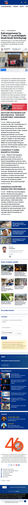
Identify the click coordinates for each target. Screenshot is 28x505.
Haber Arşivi (5, 476)
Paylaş (4, 69)
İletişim (8, 480)
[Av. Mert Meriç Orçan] (4, 418)
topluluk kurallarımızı (13, 342)
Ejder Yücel (11, 423)
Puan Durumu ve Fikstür (8, 472)
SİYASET (22, 6)
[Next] (19, 465)
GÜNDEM (15, 6)
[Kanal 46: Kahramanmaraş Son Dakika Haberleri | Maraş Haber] (6, 2)
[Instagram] (14, 465)
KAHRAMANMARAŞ (6, 6)
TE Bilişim (17, 491)
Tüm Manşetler (6, 473)
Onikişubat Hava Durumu (8, 469)
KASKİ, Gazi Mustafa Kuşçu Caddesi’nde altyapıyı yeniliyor (19, 287)
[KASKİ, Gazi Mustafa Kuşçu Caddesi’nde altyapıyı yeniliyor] (21, 281)
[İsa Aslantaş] (4, 249)
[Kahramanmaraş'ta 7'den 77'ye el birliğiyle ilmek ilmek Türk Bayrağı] (14, 60)
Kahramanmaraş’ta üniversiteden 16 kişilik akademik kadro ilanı (6, 273)
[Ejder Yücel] (4, 425)
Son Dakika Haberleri (7, 475)
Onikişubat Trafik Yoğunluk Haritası (10, 470)
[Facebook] (9, 465)
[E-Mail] (10, 256)
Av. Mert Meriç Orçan (13, 417)
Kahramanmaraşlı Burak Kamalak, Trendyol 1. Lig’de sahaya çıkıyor (7, 302)
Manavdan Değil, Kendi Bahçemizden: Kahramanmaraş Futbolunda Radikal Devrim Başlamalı (17, 426)
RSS (5, 487)
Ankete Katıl (5, 365)
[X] (11, 465)
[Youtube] (16, 465)
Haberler (3, 30)
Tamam (20, 497)
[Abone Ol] (26, 70)
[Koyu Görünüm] (22, 2)
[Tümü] (26, 356)
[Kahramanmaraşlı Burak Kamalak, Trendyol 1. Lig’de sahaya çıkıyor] (7, 296)
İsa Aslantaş (12, 248)
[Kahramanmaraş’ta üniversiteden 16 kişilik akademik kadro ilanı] (7, 267)
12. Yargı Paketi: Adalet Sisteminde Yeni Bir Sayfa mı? (16, 420)
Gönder (4, 337)
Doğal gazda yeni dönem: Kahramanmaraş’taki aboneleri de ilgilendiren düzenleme (7, 288)
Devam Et (10, 254)
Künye (3, 480)
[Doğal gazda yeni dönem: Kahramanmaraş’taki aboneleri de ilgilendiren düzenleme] (7, 281)
